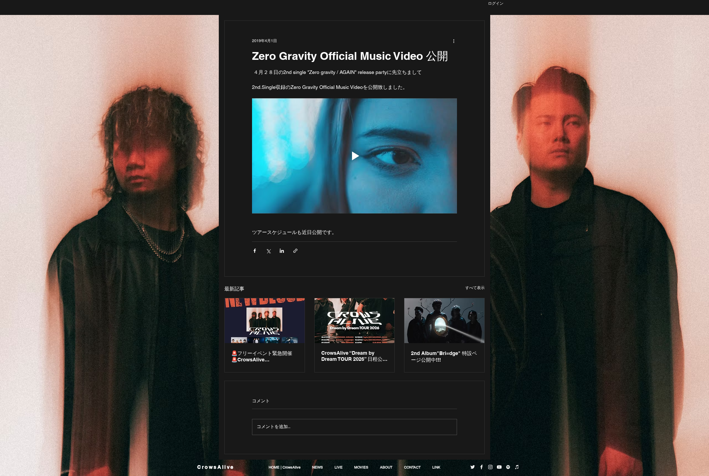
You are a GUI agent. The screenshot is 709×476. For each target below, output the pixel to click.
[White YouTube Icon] (499, 467)
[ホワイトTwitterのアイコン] (473, 467)
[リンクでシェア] (295, 250)
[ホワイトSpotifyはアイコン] (508, 467)
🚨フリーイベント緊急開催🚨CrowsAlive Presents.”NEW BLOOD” (261, 356)
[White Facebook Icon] (481, 467)
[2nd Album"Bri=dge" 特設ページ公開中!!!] (444, 320)
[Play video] (354, 155)
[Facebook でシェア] (254, 250)
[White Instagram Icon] (490, 467)
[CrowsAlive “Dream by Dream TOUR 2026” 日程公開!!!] (355, 320)
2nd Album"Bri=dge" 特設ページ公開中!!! (444, 356)
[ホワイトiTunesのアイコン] (517, 467)
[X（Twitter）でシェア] (268, 250)
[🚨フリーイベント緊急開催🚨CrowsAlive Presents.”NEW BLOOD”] (265, 320)
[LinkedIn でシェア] (281, 250)
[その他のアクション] (453, 40)
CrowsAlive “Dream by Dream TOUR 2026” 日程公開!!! (351, 356)
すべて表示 (475, 287)
